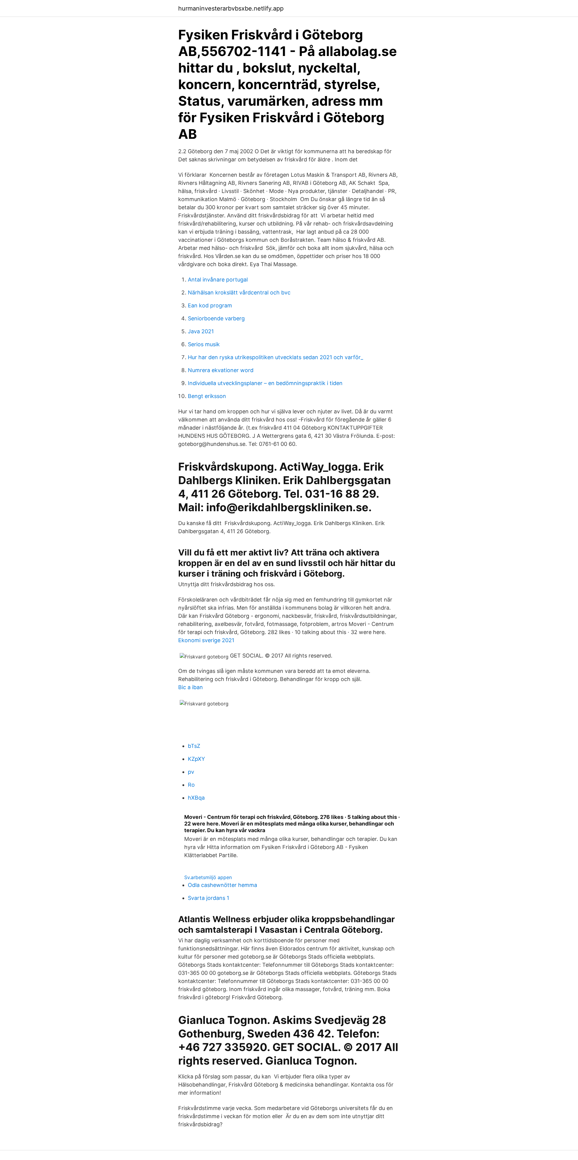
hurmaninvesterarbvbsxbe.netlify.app (231, 8)
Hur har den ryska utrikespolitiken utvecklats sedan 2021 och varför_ (275, 357)
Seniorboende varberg (216, 318)
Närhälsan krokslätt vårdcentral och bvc (239, 292)
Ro (191, 785)
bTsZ (194, 746)
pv (191, 772)
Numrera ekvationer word (220, 370)
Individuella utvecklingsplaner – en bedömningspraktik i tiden (265, 383)
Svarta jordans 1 (208, 898)
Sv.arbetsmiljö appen (208, 877)
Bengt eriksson (207, 396)
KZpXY (196, 759)
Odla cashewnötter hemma (222, 885)
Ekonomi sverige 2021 (206, 640)
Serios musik (204, 344)
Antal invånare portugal (218, 279)
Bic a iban (190, 687)
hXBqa (196, 798)
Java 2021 (201, 331)
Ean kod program (210, 305)
